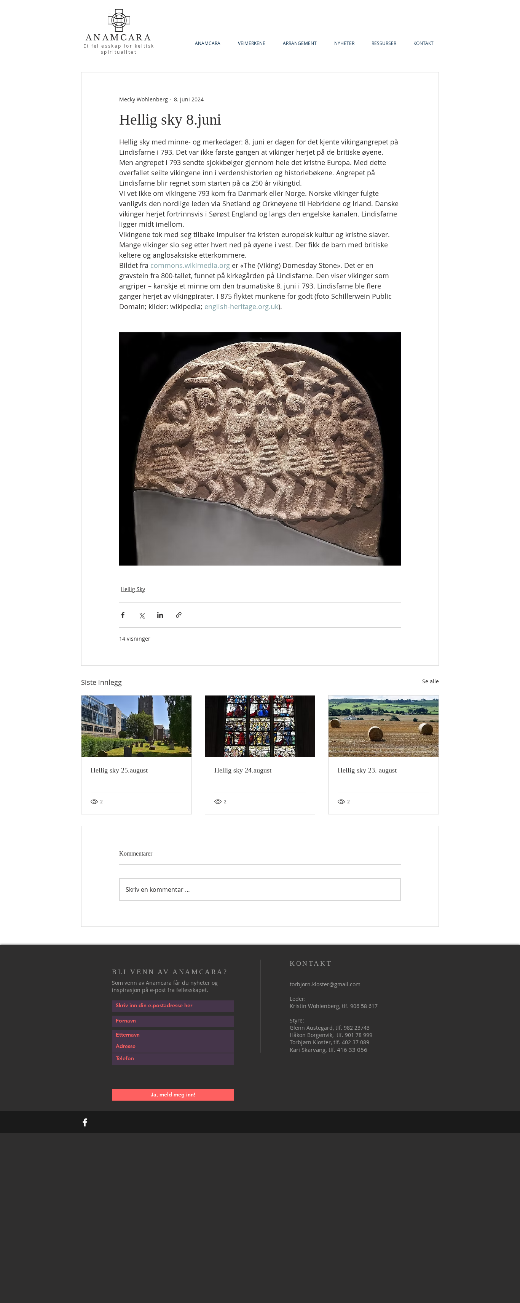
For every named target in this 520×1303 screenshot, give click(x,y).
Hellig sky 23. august (367, 770)
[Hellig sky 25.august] (136, 726)
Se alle (430, 681)
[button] (384, 43)
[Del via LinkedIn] (160, 615)
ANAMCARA (119, 38)
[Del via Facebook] (122, 615)
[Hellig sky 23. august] (384, 726)
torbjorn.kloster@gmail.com (325, 984)
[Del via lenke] (178, 615)
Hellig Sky (133, 589)
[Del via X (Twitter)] (141, 615)
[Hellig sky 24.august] (260, 726)
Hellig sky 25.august (119, 770)
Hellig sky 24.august (242, 770)
